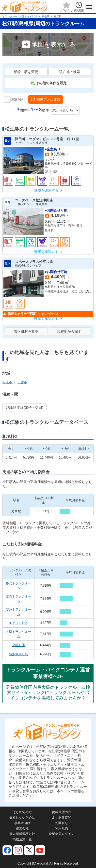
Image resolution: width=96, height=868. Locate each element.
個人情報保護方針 (22, 834)
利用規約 (61, 828)
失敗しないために (22, 817)
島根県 (45, 16)
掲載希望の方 (61, 812)
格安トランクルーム (18, 585)
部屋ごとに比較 (48, 99)
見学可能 (18, 645)
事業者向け (22, 823)
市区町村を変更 (26, 331)
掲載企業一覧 (22, 839)
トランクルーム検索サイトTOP (19, 16)
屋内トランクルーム (18, 599)
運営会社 (22, 828)
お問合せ (61, 823)
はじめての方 (22, 812)
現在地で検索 (69, 72)
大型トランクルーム (18, 634)
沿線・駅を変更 (26, 72)
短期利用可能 (18, 654)
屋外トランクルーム (18, 612)
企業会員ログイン (61, 834)
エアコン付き (18, 623)
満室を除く (18, 99)
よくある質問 (61, 817)
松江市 (7, 382)
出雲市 (22, 382)
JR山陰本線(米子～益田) (24, 407)
